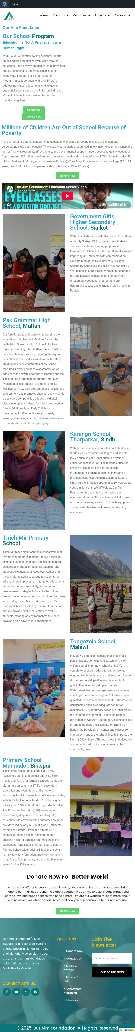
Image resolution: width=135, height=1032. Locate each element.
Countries (79, 15)
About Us (58, 15)
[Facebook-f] (7, 992)
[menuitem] (4, 4)
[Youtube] (16, 992)
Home (43, 15)
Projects (100, 15)
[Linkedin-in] (35, 992)
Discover (120, 15)
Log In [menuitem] (14, 3)
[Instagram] (26, 992)
